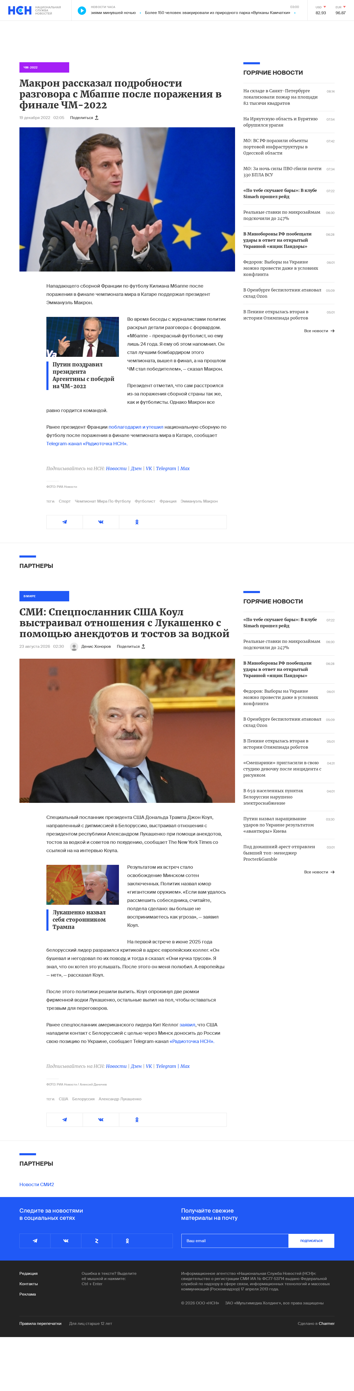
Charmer (327, 1323)
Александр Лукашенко (120, 1099)
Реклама (27, 1294)
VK (149, 468)
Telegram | (168, 468)
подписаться (311, 1241)
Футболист (145, 501)
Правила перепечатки (40, 1323)
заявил (187, 1025)
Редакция (28, 1273)
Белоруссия (83, 1099)
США (63, 1099)
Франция (168, 501)
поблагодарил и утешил (136, 427)
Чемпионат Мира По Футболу (103, 501)
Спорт (65, 501)
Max (185, 468)
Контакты (28, 1283)
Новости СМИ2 (36, 1184)
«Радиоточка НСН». (192, 1041)
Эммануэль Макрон (199, 501)
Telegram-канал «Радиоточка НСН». (87, 444)
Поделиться (81, 117)
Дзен (136, 468)
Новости (116, 468)
